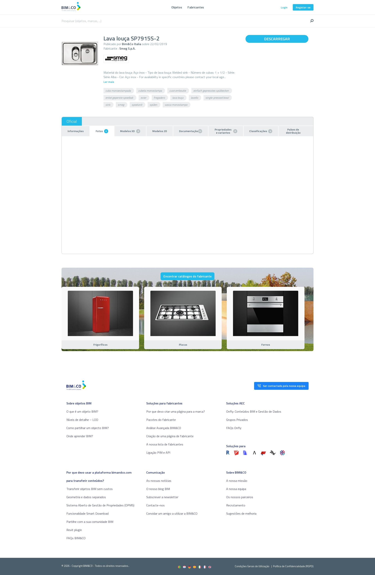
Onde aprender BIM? (79, 436)
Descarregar (277, 39)
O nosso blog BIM (158, 488)
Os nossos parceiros (239, 497)
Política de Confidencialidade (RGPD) (293, 566)
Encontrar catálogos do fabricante (187, 276)
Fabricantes (196, 7)
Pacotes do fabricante (161, 419)
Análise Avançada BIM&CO (163, 428)
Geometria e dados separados (86, 497)
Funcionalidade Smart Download (87, 513)
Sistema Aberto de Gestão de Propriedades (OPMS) (100, 505)
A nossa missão (236, 480)
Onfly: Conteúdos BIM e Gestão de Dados (253, 411)
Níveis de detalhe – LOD (82, 419)
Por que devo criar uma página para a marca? (175, 411)
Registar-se (303, 7)
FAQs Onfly (233, 428)
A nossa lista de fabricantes (164, 444)
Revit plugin (74, 530)
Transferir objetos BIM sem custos (89, 488)
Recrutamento (235, 505)
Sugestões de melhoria (241, 513)
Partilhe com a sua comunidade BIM (89, 521)
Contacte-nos (155, 505)
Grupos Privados (237, 419)
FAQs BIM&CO (76, 538)
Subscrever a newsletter (162, 497)
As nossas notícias (158, 480)
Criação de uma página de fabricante (170, 436)
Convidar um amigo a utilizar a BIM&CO (171, 513)
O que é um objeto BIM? (82, 411)
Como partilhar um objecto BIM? (87, 428)
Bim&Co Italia (131, 44)
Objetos (176, 7)
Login (284, 7)
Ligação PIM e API (158, 452)
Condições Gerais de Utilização (252, 566)
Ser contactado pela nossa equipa (284, 386)
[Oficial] (72, 121)
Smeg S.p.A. (127, 48)
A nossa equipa (236, 488)
